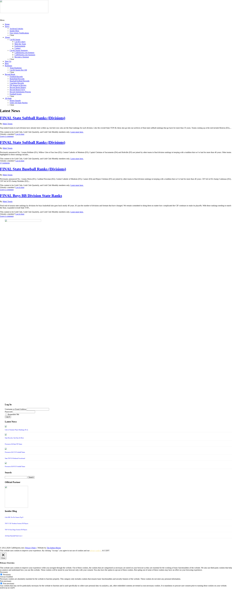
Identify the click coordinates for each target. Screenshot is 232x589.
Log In (8, 417)
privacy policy (95, 551)
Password (8, 412)
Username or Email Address (15, 409)
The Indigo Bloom (54, 548)
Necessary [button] (4, 572)
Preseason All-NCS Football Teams (15, 466)
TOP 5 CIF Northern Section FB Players (16, 523)
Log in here (19, 134)
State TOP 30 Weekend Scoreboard (15, 458)
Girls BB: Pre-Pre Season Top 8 (14, 517)
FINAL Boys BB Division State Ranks (31, 195)
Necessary (7, 575)
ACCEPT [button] (105, 551)
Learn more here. (76, 132)
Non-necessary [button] (5, 581)
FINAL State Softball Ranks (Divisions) (32, 118)
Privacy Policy (30, 548)
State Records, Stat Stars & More (14, 438)
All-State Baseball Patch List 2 (13, 536)
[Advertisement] (19, 16)
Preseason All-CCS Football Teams (15, 452)
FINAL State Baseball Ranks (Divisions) (33, 169)
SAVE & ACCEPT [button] (7, 588)
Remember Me (13, 414)
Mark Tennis (7, 124)
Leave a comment (7, 136)
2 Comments (5, 163)
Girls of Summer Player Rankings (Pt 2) (16, 430)
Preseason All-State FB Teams (13, 444)
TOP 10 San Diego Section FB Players (16, 530)
